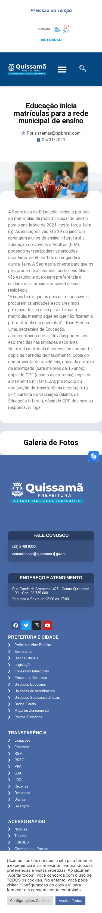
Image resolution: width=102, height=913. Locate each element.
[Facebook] (15, 625)
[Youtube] (47, 625)
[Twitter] (26, 625)
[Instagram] (36, 625)
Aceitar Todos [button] (70, 900)
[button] (62, 69)
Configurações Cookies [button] (30, 900)
